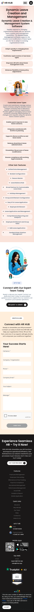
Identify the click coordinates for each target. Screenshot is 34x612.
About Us (17, 505)
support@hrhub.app (17, 561)
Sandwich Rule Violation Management (17, 233)
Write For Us (17, 518)
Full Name (6, 351)
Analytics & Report (17, 493)
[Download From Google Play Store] (22, 549)
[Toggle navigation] (31, 3)
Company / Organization (11, 360)
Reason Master (17, 178)
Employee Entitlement (17, 207)
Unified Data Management (17, 169)
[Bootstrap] (6, 3)
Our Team (17, 510)
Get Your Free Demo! (15, 463)
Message (6, 395)
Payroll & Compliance (17, 483)
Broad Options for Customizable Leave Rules (17, 188)
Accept (6, 607)
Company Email (9, 378)
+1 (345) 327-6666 (18, 534)
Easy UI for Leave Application (17, 202)
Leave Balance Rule (17, 183)
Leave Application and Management (17, 211)
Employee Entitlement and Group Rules (17, 222)
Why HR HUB (17, 507)
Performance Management (17, 488)
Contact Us (17, 516)
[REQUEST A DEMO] (25, 3)
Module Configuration (17, 174)
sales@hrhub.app (17, 563)
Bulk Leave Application (17, 228)
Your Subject (7, 386)
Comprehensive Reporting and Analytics (17, 216)
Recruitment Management (17, 485)
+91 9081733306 (17, 529)
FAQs (17, 513)
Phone (5, 369)
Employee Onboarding (17, 477)
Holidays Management (17, 193)
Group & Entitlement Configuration (17, 198)
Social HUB (17, 491)
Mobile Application (17, 496)
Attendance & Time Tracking (17, 480)
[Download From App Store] (22, 544)
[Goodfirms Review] (17, 579)
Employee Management (17, 474)
